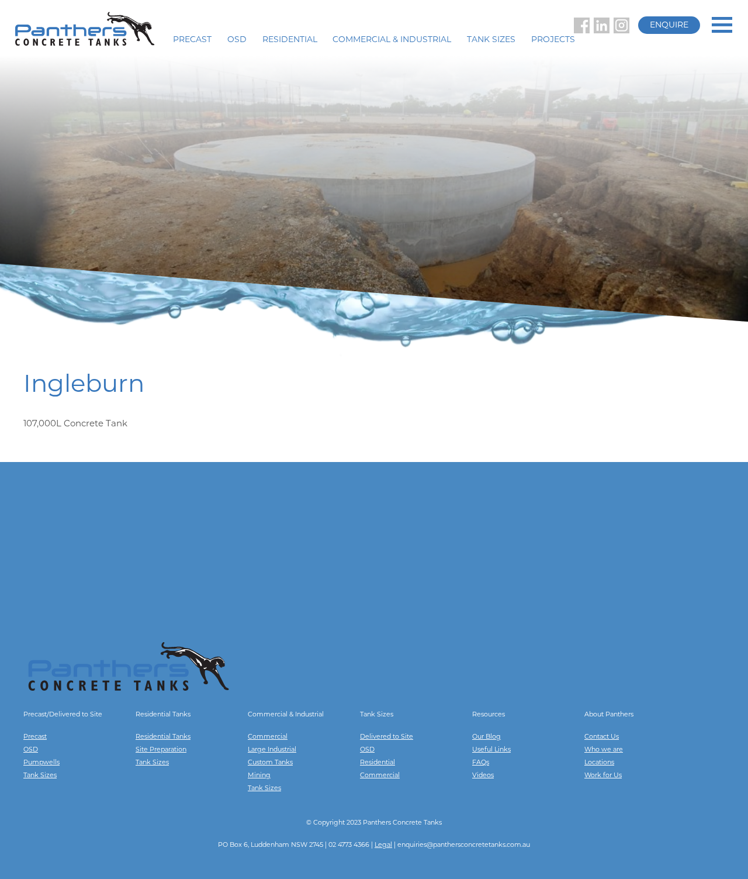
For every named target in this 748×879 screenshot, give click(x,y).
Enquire (669, 25)
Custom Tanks (270, 763)
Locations (599, 763)
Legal (383, 845)
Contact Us (601, 737)
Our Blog (486, 737)
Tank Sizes (491, 40)
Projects (553, 40)
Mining (259, 776)
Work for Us (603, 776)
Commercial (268, 737)
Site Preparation (161, 750)
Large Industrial (272, 750)
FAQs (480, 763)
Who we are (603, 750)
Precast (192, 40)
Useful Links (491, 750)
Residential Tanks (163, 737)
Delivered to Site (386, 737)
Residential (289, 40)
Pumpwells (41, 763)
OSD (237, 40)
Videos (483, 776)
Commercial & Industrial (392, 40)
